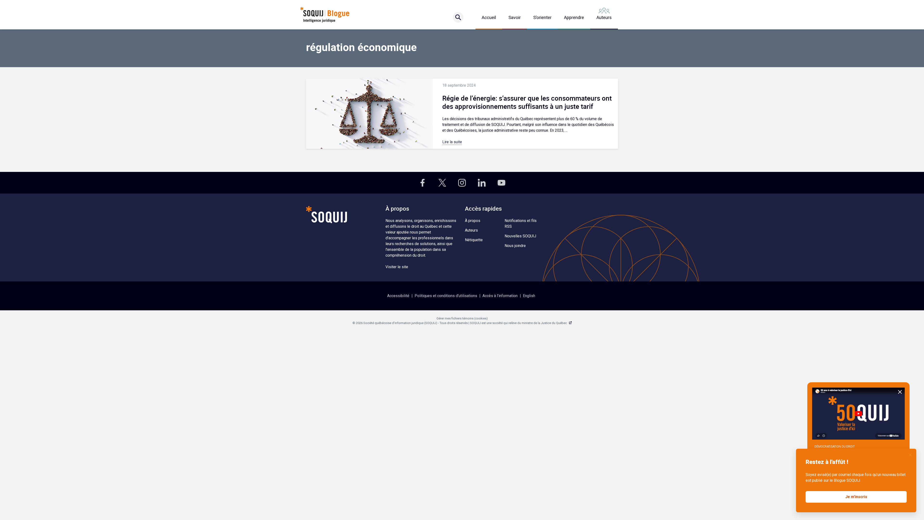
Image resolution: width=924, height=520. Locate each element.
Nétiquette (474, 240)
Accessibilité (398, 295)
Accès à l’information (500, 295)
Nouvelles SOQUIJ (520, 236)
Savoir (514, 17)
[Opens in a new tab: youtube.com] (501, 183)
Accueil (489, 17)
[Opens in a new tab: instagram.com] (462, 183)
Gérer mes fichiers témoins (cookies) (462, 318)
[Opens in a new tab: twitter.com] (442, 183)
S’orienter (542, 17)
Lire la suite (452, 142)
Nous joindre (515, 245)
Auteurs (604, 17)
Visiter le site (396, 267)
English (529, 295)
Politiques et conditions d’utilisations (446, 295)
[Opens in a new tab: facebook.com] (423, 183)
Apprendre (574, 17)
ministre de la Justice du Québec (544, 323)
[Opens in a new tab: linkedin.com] (482, 183)
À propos (472, 220)
